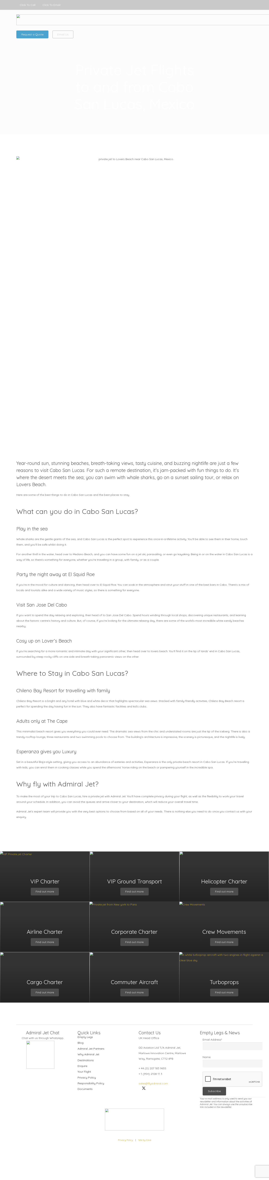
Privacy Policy (87, 1077)
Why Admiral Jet (88, 1054)
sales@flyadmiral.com (153, 1083)
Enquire (82, 1066)
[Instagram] (250, 5)
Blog (80, 1042)
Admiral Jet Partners (91, 1048)
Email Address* (212, 1039)
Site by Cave (144, 1140)
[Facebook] (232, 5)
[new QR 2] (40, 1055)
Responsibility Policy (91, 1083)
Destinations (86, 1060)
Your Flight (84, 1071)
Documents (85, 1089)
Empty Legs (85, 1037)
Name (207, 1057)
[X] (241, 5)
